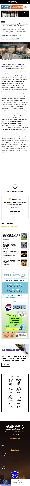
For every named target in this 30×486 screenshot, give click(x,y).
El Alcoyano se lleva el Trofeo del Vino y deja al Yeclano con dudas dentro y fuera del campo (11, 236)
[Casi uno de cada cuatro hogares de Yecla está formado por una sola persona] (24, 245)
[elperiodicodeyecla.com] (15, 187)
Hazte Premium (15, 207)
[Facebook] (7, 38)
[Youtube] (19, 435)
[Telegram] (18, 38)
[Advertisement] (15, 173)
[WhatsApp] (12, 38)
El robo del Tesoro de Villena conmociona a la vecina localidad (11, 261)
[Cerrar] (28, 481)
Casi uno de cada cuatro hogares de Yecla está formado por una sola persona (10, 244)
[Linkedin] (15, 38)
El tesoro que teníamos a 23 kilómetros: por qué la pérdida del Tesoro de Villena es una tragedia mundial (11, 253)
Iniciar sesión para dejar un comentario (9, 226)
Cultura (3, 21)
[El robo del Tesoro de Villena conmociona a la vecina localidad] (24, 263)
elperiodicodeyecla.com (6, 35)
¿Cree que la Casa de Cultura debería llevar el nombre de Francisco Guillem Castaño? (14, 358)
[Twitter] (10, 38)
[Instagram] (16, 435)
